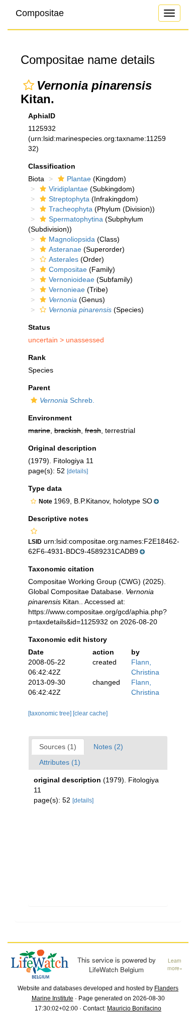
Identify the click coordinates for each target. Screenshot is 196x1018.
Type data (45, 488)
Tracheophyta (70, 209)
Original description (62, 448)
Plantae (79, 179)
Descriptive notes (58, 519)
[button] (29, 85)
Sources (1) (57, 747)
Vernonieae (67, 289)
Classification (51, 166)
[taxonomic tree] (50, 713)
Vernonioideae (71, 279)
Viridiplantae (68, 189)
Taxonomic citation (61, 569)
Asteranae (65, 249)
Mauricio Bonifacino (134, 1008)
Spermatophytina (76, 219)
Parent (39, 388)
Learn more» (174, 964)
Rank (37, 357)
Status (39, 327)
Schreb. (67, 400)
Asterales (63, 259)
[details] (77, 471)
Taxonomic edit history (67, 639)
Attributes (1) (59, 762)
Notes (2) (108, 747)
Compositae (40, 13)
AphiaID (41, 116)
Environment (50, 418)
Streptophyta (69, 199)
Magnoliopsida (72, 239)
